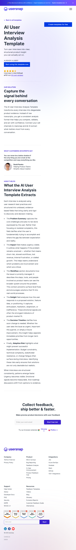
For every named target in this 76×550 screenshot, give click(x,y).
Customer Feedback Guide (35, 503)
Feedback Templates (33, 489)
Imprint (6, 539)
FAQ (5, 497)
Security (6, 500)
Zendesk (51, 465)
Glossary (29, 497)
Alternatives (30, 506)
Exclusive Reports (32, 500)
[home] (13, 9)
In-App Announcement (31, 469)
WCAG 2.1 (7, 506)
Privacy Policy (8, 462)
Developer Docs (9, 494)
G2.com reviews (17, 75)
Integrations (53, 457)
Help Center (8, 489)
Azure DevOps (53, 462)
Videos (28, 492)
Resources (30, 486)
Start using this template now (17, 64)
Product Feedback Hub (32, 474)
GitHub (51, 471)
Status (6, 492)
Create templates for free (58, 24)
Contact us (7, 536)
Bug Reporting (31, 462)
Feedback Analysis (32, 465)
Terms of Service (9, 460)
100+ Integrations (54, 473)
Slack (50, 468)
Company (7, 457)
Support (7, 486)
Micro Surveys (31, 460)
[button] (70, 9)
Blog (27, 494)
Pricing (28, 477)
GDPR (6, 503)
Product (29, 457)
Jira (50, 460)
